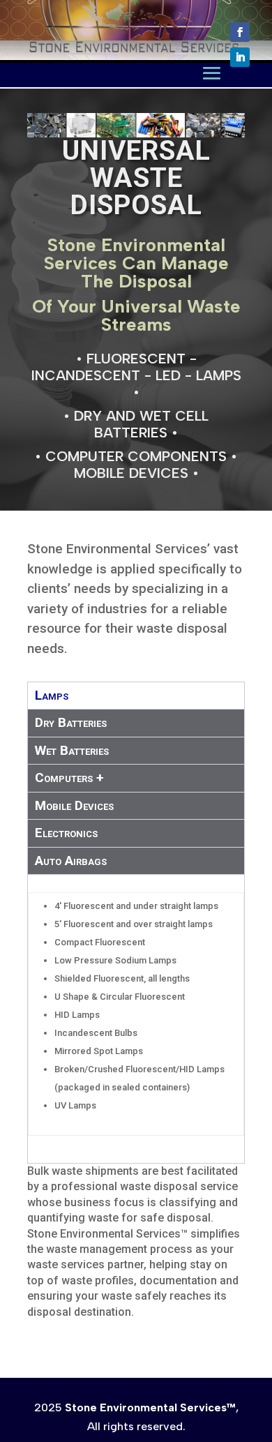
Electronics (66, 833)
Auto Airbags (71, 861)
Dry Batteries (71, 722)
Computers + (69, 777)
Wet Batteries (72, 750)
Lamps (51, 695)
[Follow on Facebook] (240, 32)
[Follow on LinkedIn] (240, 57)
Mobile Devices (74, 805)
